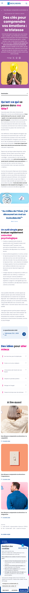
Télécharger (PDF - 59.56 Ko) (12, 334)
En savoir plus (5, 441)
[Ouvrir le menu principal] (2, 3)
